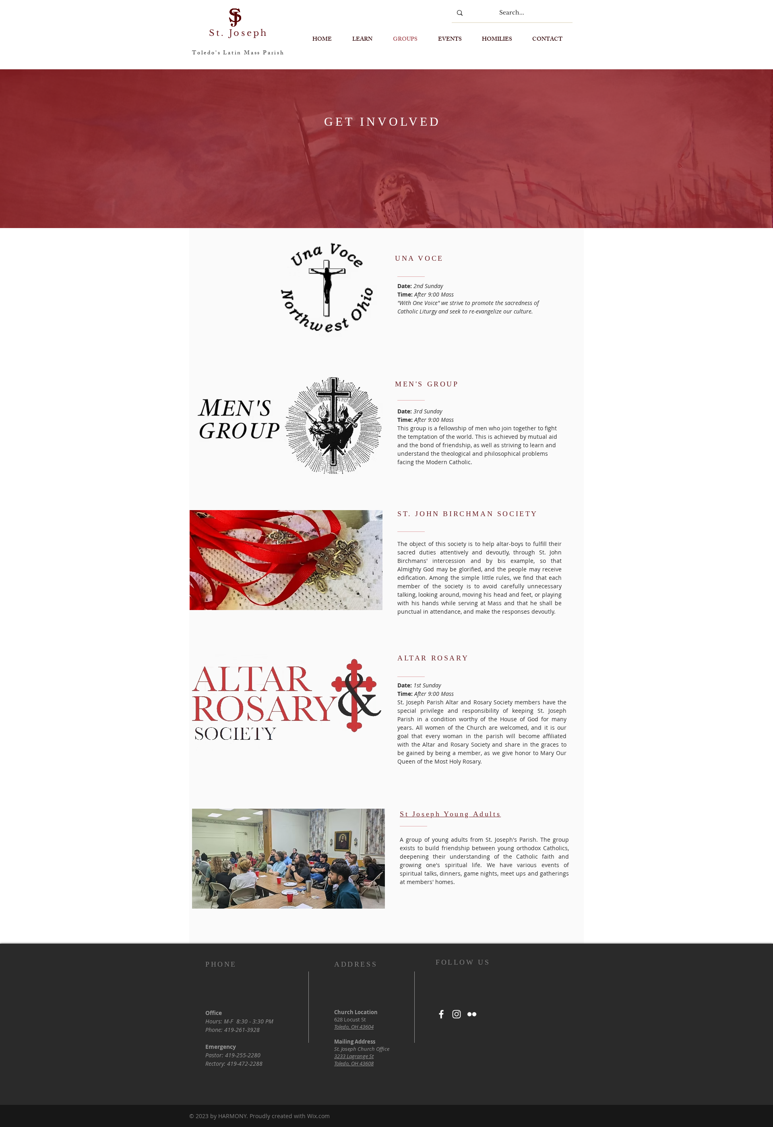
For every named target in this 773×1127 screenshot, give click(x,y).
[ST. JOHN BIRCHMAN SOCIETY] (469, 513)
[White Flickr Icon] (471, 1014)
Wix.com (318, 1116)
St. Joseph (238, 33)
